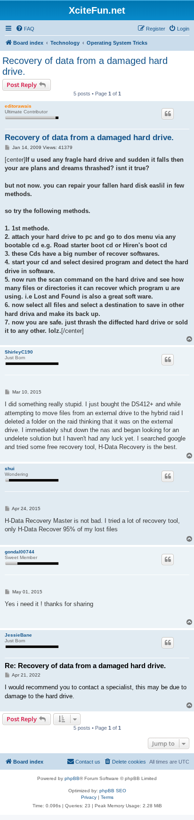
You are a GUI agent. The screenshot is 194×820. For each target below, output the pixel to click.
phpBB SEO (112, 790)
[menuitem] (25, 28)
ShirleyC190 (19, 352)
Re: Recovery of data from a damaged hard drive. (85, 666)
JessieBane (18, 635)
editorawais (18, 106)
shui (10, 468)
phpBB (72, 778)
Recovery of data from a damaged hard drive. (85, 66)
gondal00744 (19, 551)
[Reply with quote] (168, 113)
